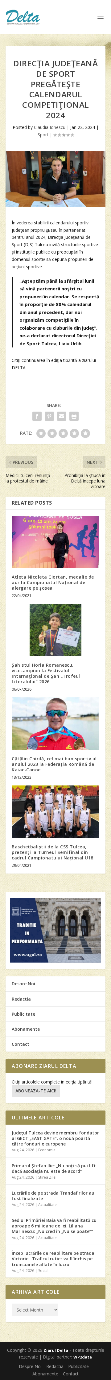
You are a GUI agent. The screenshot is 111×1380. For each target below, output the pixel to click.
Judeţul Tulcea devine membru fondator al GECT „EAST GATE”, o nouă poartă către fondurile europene (55, 1138)
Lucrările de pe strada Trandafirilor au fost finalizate (53, 1195)
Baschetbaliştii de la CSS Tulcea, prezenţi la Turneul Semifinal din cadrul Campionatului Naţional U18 (52, 852)
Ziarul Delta (55, 1350)
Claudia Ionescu (49, 127)
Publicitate (23, 1014)
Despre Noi (23, 984)
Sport (43, 135)
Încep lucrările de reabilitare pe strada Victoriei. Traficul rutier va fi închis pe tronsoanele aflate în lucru (53, 1258)
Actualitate (47, 1204)
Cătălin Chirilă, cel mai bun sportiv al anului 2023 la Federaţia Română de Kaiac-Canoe (54, 764)
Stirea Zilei (47, 1177)
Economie (47, 1150)
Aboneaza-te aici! (35, 1091)
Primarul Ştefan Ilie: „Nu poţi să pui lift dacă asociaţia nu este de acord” (54, 1168)
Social (43, 1270)
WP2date (82, 1357)
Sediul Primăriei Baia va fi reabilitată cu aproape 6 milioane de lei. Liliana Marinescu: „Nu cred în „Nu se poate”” (54, 1225)
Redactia (21, 999)
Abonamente (26, 1029)
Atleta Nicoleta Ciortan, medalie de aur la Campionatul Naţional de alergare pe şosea (53, 582)
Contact (20, 1044)
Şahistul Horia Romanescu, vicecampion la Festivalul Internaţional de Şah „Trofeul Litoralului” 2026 (46, 673)
